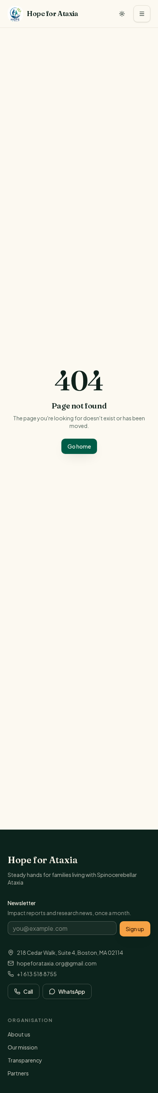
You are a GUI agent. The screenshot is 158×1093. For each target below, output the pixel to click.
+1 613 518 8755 (37, 973)
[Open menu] (141, 13)
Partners (18, 1073)
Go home (79, 446)
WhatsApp (71, 991)
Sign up (135, 928)
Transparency (25, 1060)
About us (19, 1034)
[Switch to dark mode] (122, 13)
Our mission (23, 1047)
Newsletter (22, 902)
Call (28, 991)
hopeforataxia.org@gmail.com (57, 963)
